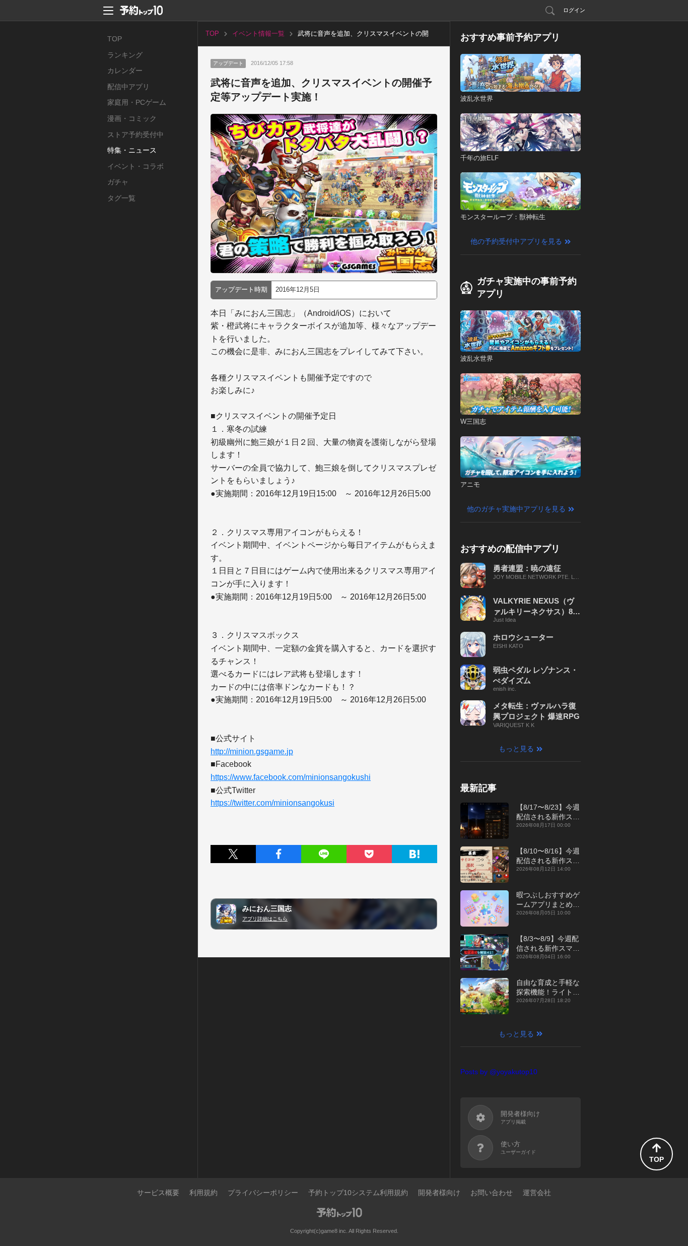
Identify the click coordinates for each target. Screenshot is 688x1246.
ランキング (125, 55)
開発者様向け (439, 1193)
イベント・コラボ (135, 166)
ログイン (574, 10)
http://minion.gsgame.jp (252, 751)
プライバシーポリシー (263, 1193)
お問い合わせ (491, 1193)
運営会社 (537, 1193)
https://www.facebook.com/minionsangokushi (291, 777)
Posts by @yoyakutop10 (498, 1072)
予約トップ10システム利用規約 (358, 1193)
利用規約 (203, 1193)
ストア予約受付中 (135, 134)
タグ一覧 (121, 198)
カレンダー (125, 71)
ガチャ (117, 182)
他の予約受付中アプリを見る (516, 241)
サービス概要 (158, 1193)
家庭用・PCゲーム (136, 102)
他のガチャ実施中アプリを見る (516, 509)
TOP (114, 39)
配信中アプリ (128, 87)
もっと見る (516, 749)
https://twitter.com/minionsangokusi (272, 803)
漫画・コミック (132, 118)
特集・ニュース (132, 150)
